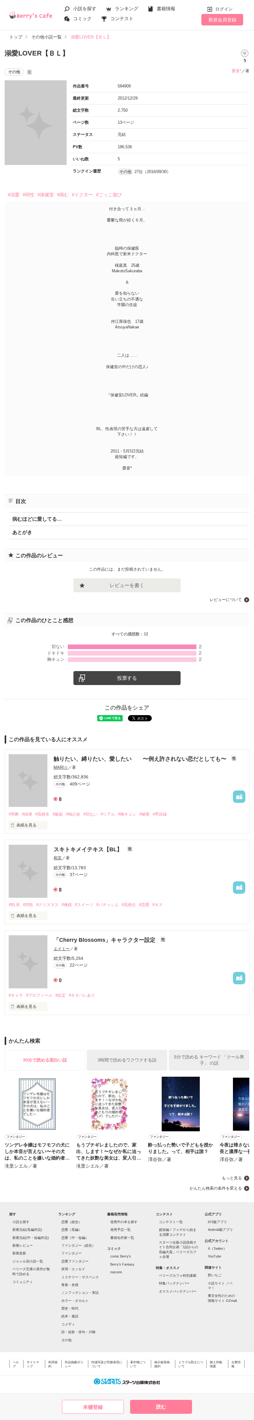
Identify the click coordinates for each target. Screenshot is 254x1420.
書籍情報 (166, 8)
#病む (63, 194)
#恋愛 (144, 904)
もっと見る (232, 1178)
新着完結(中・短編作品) (30, 1238)
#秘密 (144, 814)
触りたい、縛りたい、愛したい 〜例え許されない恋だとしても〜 (141, 759)
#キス (157, 904)
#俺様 (67, 904)
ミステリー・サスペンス (80, 1277)
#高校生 (42, 814)
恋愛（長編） (71, 1229)
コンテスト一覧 (171, 1222)
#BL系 (14, 904)
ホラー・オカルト (75, 1300)
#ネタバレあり (82, 995)
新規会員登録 (222, 19)
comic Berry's (120, 1256)
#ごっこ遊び (109, 194)
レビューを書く (127, 585)
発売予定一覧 (120, 1229)
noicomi (116, 1272)
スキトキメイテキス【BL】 (89, 849)
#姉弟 (27, 814)
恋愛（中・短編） (75, 1238)
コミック (82, 18)
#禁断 (14, 814)
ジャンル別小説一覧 (27, 1261)
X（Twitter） (217, 1248)
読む (161, 1406)
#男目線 (160, 814)
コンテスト (122, 18)
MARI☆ (61, 767)
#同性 (28, 194)
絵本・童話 (69, 1316)
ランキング (126, 8)
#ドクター (82, 194)
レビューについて (226, 599)
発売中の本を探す (124, 1222)
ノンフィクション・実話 (80, 1292)
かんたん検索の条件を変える (216, 1188)
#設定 (60, 995)
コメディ (68, 1324)
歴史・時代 (69, 1308)
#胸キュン (127, 814)
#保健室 (45, 194)
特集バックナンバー (174, 1283)
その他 (66, 1340)
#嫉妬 (58, 814)
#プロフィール (39, 995)
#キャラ (16, 995)
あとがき (22, 532)
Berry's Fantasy (122, 1264)
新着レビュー (22, 1245)
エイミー (62, 948)
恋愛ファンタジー (75, 1261)
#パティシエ (107, 904)
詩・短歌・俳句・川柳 (78, 1332)
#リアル (108, 814)
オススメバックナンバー (177, 1291)
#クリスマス (47, 904)
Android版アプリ (220, 1229)
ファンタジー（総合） (78, 1245)
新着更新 (19, 1253)
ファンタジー (71, 1253)
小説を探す (84, 8)
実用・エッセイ (73, 1269)
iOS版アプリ (217, 1222)
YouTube (214, 1256)
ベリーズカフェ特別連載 (177, 1275)
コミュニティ (22, 1282)
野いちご (214, 1275)
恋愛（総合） (71, 1222)
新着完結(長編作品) (27, 1229)
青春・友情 (69, 1285)
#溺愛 (14, 194)
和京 (58, 858)
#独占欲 (73, 814)
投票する (127, 678)
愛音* (236, 71)
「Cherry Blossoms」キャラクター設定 (105, 940)
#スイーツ (84, 904)
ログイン (224, 9)
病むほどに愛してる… (37, 519)
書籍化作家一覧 (122, 1238)
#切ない (90, 814)
